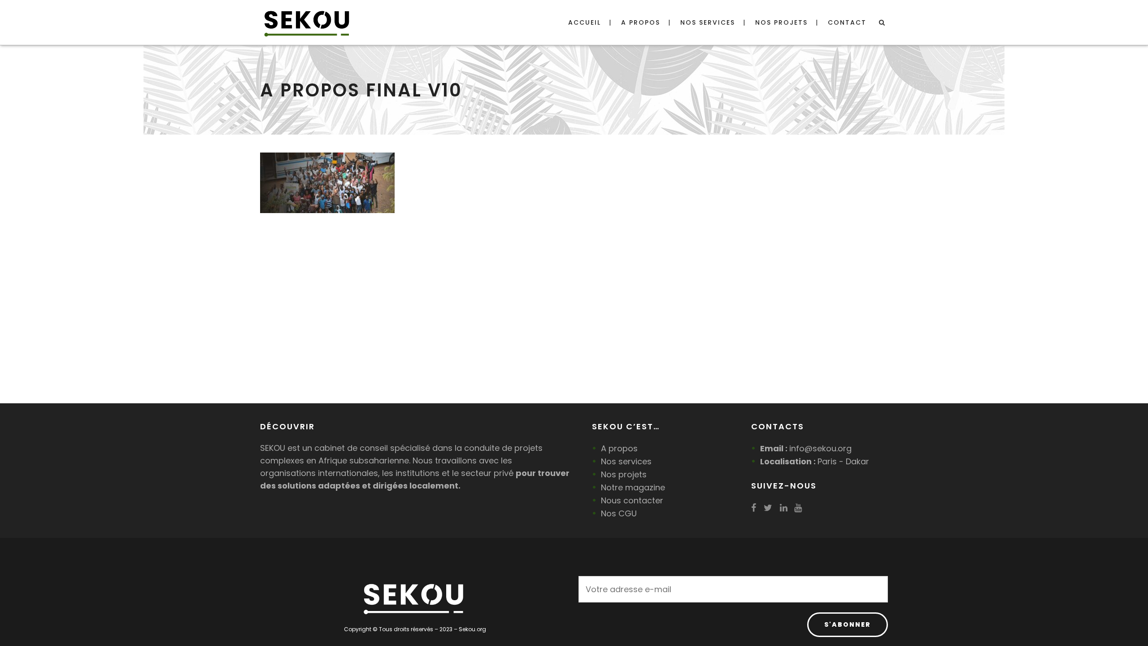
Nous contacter (632, 500)
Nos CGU (619, 513)
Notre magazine (633, 487)
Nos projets (624, 474)
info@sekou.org (820, 448)
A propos (619, 448)
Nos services (626, 461)
